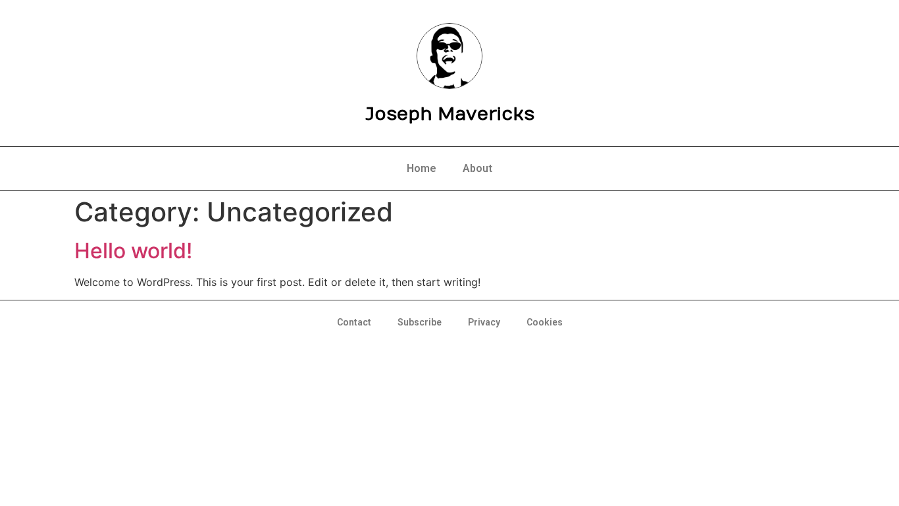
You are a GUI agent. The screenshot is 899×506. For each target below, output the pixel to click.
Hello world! (133, 251)
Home (421, 168)
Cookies (545, 322)
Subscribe (420, 322)
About (477, 168)
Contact (354, 322)
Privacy (484, 322)
